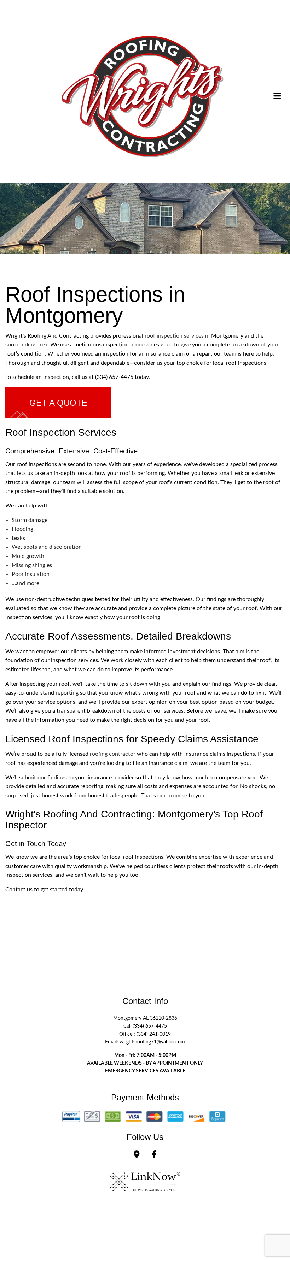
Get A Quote (58, 403)
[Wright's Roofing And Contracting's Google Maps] (136, 1155)
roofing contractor (112, 754)
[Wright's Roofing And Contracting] (142, 95)
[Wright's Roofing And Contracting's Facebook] (154, 1155)
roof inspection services (174, 336)
